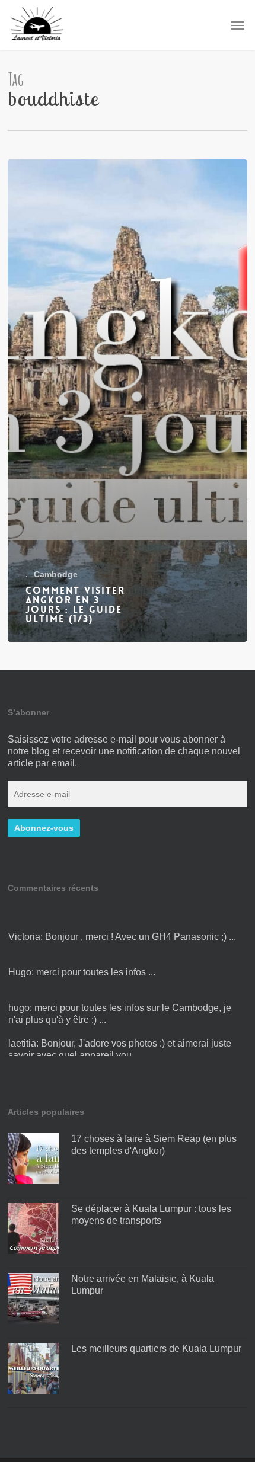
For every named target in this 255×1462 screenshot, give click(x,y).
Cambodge (56, 574)
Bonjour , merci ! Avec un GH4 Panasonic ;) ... (140, 929)
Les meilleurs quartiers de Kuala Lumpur (156, 1348)
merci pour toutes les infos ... (95, 964)
